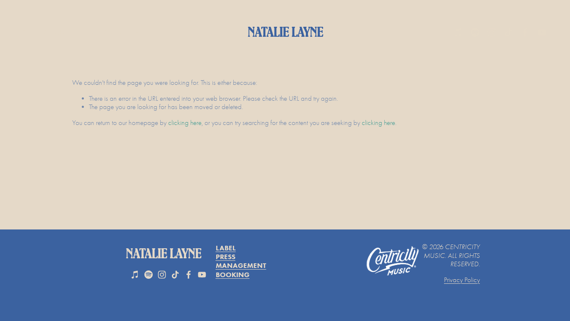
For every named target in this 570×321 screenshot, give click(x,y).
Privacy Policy (462, 280)
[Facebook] (525, 32)
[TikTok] (508, 32)
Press (138, 32)
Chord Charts (62, 32)
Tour (92, 32)
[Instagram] (492, 32)
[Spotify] (475, 32)
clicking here (185, 123)
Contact (115, 32)
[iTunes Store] (458, 32)
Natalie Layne (285, 32)
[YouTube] (542, 32)
